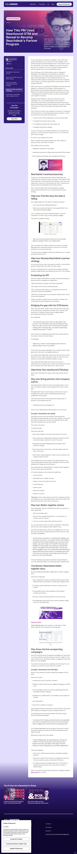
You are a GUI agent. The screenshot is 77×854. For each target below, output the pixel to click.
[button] (33, 4)
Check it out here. (36, 622)
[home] (11, 4)
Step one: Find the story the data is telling (14, 78)
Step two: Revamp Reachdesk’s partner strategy (12, 84)
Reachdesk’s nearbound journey (12, 72)
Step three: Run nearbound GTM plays (14, 90)
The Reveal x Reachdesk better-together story (13, 95)
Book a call (34, 772)
